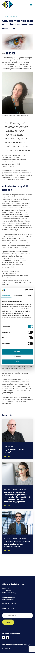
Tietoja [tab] (29, 295)
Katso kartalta (8, 593)
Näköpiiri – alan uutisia (19, 489)
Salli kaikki (17, 351)
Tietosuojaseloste (9, 604)
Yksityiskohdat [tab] (17, 295)
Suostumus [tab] (6, 295)
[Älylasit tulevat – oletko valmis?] (17, 430)
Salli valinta (17, 356)
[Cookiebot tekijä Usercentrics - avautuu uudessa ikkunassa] (25, 290)
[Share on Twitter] (10, 53)
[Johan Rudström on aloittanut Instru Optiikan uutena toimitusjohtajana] (17, 523)
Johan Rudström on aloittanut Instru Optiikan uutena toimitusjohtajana (17, 544)
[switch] (30, 332)
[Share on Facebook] (7, 53)
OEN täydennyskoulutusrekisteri (14, 645)
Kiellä (17, 362)
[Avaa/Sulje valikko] (31, 4)
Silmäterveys (14, 17)
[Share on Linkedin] (13, 53)
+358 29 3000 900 (8, 597)
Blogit (14, 446)
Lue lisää (8, 456)
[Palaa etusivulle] (7, 4)
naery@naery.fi (8, 599)
